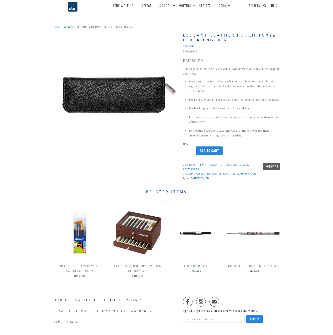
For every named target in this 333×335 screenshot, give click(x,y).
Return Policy (110, 311)
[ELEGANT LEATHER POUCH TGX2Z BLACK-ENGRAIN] (116, 95)
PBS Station (70, 322)
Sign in (254, 6)
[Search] (265, 5)
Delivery (112, 300)
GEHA (223, 6)
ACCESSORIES (203, 173)
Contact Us (85, 300)
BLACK (215, 173)
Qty (185, 144)
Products (68, 27)
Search (60, 300)
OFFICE (147, 6)
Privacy (134, 300)
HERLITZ (206, 6)
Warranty (141, 311)
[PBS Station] (73, 6)
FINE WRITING (124, 6)
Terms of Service (71, 311)
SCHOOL (166, 6)
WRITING (185, 6)
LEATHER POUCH (246, 173)
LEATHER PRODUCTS (225, 164)
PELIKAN (188, 45)
